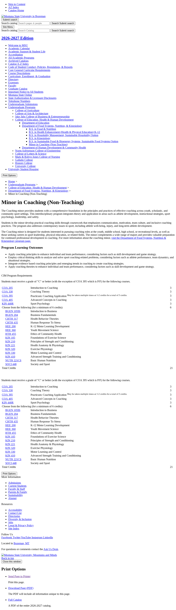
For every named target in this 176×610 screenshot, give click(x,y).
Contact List (14, 513)
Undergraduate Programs (21, 107)
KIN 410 (10, 356)
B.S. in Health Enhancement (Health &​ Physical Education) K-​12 (64, 132)
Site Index (13, 528)
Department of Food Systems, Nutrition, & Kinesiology (38, 190)
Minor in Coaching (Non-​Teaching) (48, 144)
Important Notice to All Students (25, 91)
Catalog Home (16, 10)
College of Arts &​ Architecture (31, 113)
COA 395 (7, 295)
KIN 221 (10, 345)
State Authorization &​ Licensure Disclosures (32, 98)
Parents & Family (17, 492)
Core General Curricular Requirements (29, 70)
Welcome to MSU (18, 45)
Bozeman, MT (21, 543)
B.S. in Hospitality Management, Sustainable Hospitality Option (63, 135)
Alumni (12, 498)
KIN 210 (10, 341)
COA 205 (7, 287)
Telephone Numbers (19, 101)
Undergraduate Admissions (23, 104)
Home (11, 181)
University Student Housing (23, 169)
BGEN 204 (11, 315)
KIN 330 (10, 352)
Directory (13, 79)
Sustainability (15, 495)
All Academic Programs (21, 57)
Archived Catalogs (18, 60)
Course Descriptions (19, 73)
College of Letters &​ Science (30, 153)
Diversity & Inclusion (20, 519)
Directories (14, 516)
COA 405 (7, 299)
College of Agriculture (27, 110)
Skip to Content (16, 4)
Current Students (17, 485)
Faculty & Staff (16, 488)
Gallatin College (24, 159)
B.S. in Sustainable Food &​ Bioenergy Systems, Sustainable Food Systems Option (73, 141)
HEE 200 (10, 326)
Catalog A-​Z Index (18, 63)
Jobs (10, 522)
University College (25, 166)
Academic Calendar (19, 48)
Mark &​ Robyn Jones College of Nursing (37, 156)
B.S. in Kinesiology (39, 138)
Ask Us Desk (50, 549)
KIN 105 (10, 337)
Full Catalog (15, 599)
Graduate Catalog (17, 88)
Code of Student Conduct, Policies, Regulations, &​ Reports (40, 67)
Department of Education (35, 122)
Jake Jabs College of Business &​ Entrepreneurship (42, 116)
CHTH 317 (11, 318)
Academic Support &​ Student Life (26, 51)
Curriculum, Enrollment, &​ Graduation (29, 76)
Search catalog (9, 23)
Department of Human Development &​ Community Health (54, 147)
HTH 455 (10, 333)
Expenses (13, 82)
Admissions (14, 482)
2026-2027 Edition (17, 38)
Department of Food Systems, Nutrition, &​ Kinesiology (52, 125)
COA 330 (7, 291)
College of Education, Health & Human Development (37, 187)
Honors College (23, 163)
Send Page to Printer (19, 576)
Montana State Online (20, 94)
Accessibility (15, 509)
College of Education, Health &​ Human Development (44, 119)
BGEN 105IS (12, 311)
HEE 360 (10, 330)
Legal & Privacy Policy (21, 525)
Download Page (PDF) (20, 588)
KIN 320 (10, 349)
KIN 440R (8, 303)
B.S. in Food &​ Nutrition (42, 129)
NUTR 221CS (13, 360)
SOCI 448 (10, 364)
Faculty (12, 85)
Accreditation (15, 54)
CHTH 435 (11, 322)
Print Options (9, 175)
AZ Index (13, 7)
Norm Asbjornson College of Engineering (37, 150)
